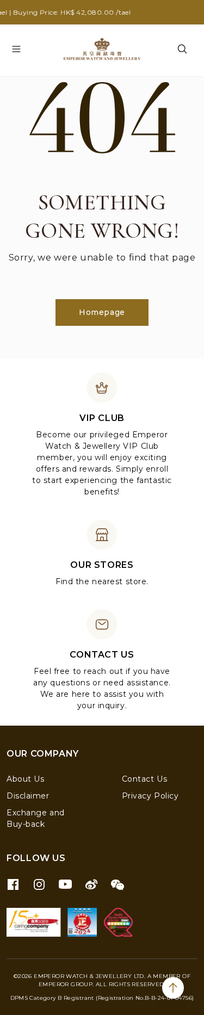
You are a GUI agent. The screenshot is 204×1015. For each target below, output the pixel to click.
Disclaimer (28, 796)
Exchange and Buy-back (36, 818)
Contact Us (145, 779)
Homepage (102, 312)
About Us (25, 779)
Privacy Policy (150, 796)
